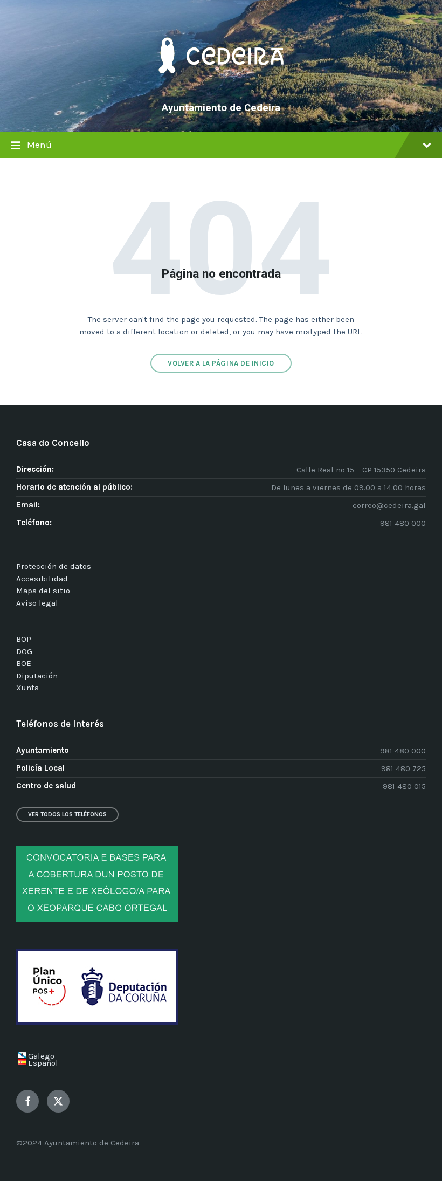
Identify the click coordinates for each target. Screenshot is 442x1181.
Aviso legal (37, 603)
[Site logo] (221, 89)
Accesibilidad (42, 578)
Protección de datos (53, 566)
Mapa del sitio (43, 590)
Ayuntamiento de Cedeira (221, 108)
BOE (23, 663)
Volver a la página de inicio (221, 363)
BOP (23, 639)
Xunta (27, 687)
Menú (39, 145)
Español (43, 1063)
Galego (41, 1056)
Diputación (37, 676)
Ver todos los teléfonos (67, 814)
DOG (24, 651)
